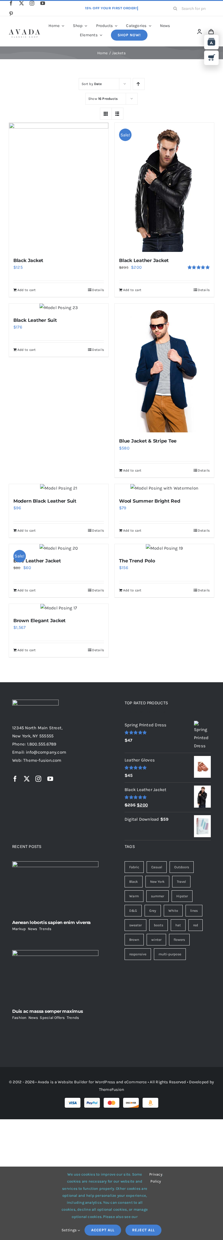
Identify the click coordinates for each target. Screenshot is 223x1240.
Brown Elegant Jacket (39, 620)
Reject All (143, 1230)
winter (156, 940)
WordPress (105, 1082)
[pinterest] (11, 13)
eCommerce (135, 1082)
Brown (134, 940)
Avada (43, 1082)
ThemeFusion (111, 1089)
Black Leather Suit (35, 320)
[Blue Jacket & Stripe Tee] (164, 368)
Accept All (102, 1230)
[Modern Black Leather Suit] (58, 488)
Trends (45, 929)
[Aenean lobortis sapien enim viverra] (55, 888)
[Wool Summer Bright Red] (164, 488)
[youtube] (42, 3)
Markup (19, 929)
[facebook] (11, 3)
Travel (181, 882)
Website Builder (72, 1082)
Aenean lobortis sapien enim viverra (51, 922)
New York (157, 882)
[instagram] (32, 3)
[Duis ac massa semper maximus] (55, 977)
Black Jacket (28, 260)
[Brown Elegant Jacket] (58, 608)
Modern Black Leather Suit (44, 501)
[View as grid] (106, 113)
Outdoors (181, 867)
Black (133, 882)
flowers (179, 940)
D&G (133, 911)
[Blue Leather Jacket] (58, 548)
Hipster (182, 896)
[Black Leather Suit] (58, 308)
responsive (137, 954)
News (32, 929)
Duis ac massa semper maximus (47, 1011)
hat (178, 925)
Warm (134, 896)
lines (194, 911)
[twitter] (21, 3)
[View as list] (117, 113)
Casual (156, 867)
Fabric (134, 867)
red (195, 925)
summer (157, 896)
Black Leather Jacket (144, 260)
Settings (70, 1230)
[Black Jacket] (58, 187)
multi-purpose (170, 954)
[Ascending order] (138, 84)
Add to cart (26, 290)
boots (158, 925)
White (173, 911)
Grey (152, 911)
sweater (135, 925)
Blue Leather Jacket (37, 561)
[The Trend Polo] (164, 548)
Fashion (19, 1017)
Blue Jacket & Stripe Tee (148, 441)
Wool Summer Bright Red (149, 501)
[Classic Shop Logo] (24, 31)
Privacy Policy (155, 1177)
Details (98, 290)
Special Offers (52, 1017)
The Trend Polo (137, 561)
